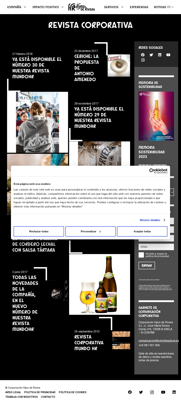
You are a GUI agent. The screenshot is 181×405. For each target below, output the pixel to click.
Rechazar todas (38, 231)
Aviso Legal (13, 392)
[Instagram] (143, 60)
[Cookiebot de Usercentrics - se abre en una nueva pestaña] (151, 171)
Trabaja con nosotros (21, 396)
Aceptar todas (142, 231)
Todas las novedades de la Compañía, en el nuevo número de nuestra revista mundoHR (25, 303)
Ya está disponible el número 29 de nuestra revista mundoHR (99, 117)
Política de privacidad (40, 392)
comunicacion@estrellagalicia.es (159, 340)
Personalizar (88, 231)
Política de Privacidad (145, 291)
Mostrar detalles (150, 220)
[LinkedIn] (160, 54)
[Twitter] (151, 54)
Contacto (48, 396)
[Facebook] (143, 54)
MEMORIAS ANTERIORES (153, 165)
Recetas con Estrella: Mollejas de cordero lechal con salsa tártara (35, 241)
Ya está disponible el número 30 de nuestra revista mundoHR (37, 68)
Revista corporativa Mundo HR (89, 342)
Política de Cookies (72, 392)
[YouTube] (168, 54)
